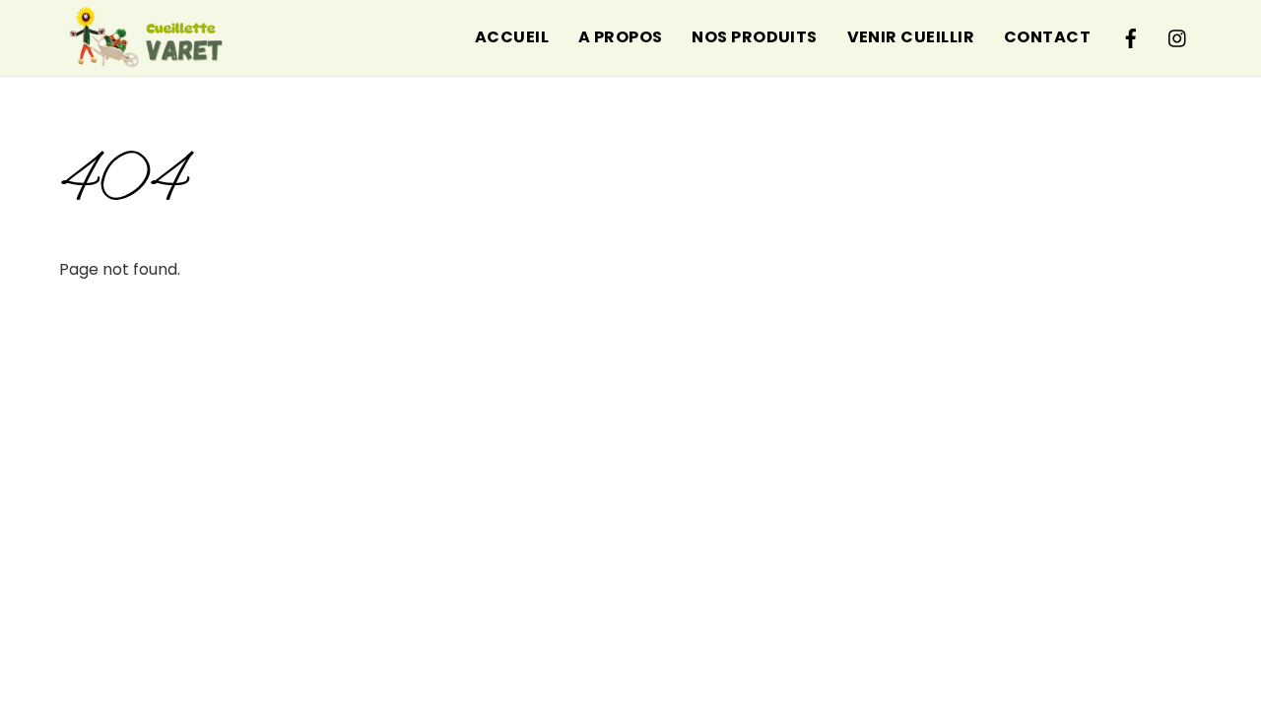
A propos (620, 37)
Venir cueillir (911, 37)
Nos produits (755, 37)
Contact (1047, 37)
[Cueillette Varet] (147, 69)
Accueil (512, 37)
